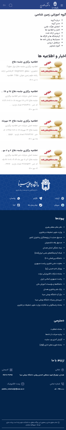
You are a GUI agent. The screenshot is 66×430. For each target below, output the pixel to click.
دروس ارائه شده (53, 33)
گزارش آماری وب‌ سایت (53, 339)
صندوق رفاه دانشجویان (53, 242)
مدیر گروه (56, 23)
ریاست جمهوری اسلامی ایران (51, 279)
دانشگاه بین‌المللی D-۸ (53, 258)
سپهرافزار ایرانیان (31, 425)
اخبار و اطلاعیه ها (52, 30)
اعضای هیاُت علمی (52, 27)
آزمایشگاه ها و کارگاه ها (50, 36)
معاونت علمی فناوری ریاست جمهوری (48, 263)
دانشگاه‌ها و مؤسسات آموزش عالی (49, 284)
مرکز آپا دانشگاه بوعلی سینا (52, 294)
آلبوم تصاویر (55, 46)
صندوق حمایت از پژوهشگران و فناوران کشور (45, 237)
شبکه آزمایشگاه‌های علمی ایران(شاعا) (48, 253)
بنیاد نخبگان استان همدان (52, 247)
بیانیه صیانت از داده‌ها (53, 334)
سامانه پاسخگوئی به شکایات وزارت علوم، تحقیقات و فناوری (39, 305)
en (4, 5)
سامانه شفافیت (56, 329)
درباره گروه (55, 20)
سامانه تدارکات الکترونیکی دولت (50, 273)
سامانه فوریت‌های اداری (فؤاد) (51, 344)
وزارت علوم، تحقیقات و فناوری (50, 232)
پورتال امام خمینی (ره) (53, 268)
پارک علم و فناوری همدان (52, 289)
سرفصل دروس (53, 43)
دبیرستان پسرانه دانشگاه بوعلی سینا (48, 299)
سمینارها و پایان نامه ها (50, 39)
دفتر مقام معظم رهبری (53, 227)
